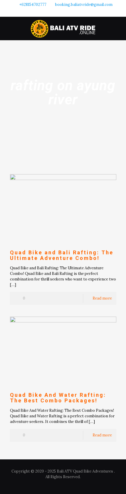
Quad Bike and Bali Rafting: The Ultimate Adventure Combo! (61, 255)
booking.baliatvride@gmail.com (84, 4)
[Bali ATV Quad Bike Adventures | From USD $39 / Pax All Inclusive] (63, 28)
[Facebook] (55, 12)
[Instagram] (63, 12)
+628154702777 (32, 4)
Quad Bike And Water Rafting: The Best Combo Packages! (58, 398)
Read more (102, 298)
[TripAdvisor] (71, 12)
